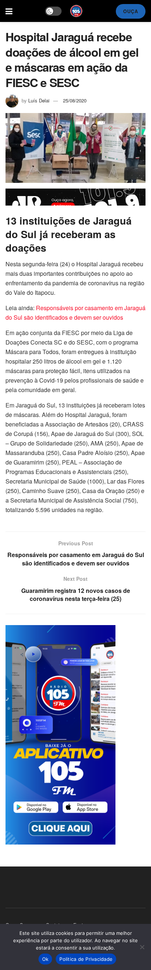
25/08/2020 (74, 100)
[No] (142, 947)
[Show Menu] (8, 11)
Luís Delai (38, 100)
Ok (45, 959)
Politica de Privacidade (86, 959)
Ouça (130, 11)
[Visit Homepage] (76, 11)
